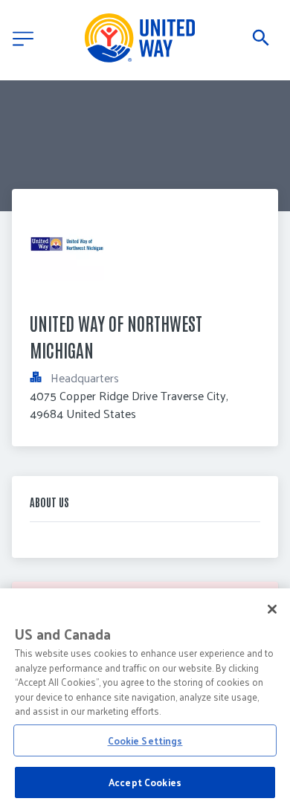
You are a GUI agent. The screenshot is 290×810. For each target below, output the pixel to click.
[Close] (272, 609)
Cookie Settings (145, 740)
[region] (145, 699)
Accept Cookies (145, 782)
